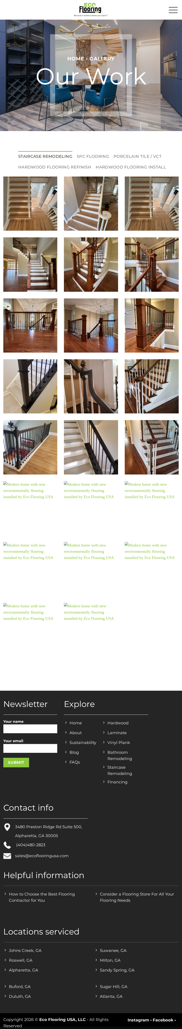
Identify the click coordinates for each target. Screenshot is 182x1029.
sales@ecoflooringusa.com (42, 855)
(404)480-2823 (30, 844)
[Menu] (173, 9)
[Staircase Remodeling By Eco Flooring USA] (30, 204)
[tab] (45, 156)
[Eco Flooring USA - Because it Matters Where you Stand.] (91, 10)
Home (75, 59)
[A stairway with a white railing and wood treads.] (152, 386)
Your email (13, 741)
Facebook (163, 1020)
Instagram (138, 1020)
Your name (13, 721)
